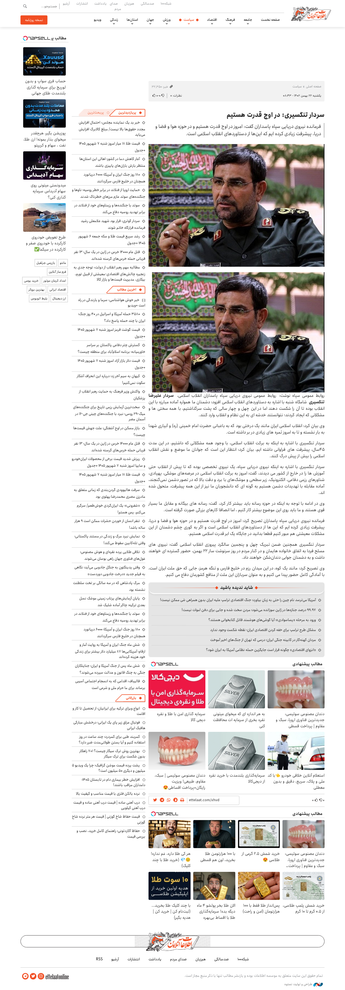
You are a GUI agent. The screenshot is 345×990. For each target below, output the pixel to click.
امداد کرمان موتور (54, 280)
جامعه (248, 19)
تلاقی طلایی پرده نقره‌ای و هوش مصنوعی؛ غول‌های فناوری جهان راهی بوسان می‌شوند (112, 555)
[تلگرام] (25, 976)
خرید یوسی (31, 280)
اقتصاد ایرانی (57, 289)
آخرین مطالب (126, 289)
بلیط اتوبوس (39, 298)
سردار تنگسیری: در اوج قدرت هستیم (276, 115)
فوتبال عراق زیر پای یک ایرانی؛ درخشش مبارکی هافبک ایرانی (109, 725)
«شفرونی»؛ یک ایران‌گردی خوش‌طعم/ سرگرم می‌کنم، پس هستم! (111, 509)
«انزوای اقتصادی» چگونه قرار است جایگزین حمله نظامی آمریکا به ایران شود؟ (261, 650)
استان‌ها (132, 19)
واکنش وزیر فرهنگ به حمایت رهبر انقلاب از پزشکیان (112, 394)
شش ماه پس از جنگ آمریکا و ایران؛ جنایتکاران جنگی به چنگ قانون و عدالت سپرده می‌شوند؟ (110, 669)
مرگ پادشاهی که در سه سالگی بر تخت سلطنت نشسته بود (109, 586)
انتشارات (82, 3)
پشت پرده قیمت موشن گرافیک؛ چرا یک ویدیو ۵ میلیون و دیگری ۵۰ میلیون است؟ (108, 768)
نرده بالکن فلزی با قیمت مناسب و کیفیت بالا (108, 794)
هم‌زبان (129, 3)
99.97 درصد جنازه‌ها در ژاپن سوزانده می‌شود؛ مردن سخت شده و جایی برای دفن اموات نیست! (249, 610)
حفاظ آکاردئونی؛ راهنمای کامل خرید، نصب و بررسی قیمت (111, 833)
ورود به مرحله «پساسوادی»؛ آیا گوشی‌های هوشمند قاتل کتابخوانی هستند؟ (262, 620)
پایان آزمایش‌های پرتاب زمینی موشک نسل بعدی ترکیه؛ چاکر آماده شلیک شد (112, 601)
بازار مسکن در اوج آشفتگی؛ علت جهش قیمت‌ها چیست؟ (109, 431)
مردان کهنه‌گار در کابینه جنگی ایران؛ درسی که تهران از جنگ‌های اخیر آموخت (263, 640)
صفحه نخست (270, 19)
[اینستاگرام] (41, 976)
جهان (150, 19)
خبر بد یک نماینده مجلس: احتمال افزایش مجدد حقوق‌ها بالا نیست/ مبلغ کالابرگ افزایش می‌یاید (112, 129)
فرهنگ (230, 19)
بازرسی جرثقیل (45, 262)
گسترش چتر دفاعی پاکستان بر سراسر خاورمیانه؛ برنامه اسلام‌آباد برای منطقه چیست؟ (111, 348)
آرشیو (66, 3)
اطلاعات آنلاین (311, 13)
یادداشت (100, 3)
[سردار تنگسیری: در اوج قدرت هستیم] (237, 205)
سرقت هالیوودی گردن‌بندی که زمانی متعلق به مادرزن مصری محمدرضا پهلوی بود (109, 493)
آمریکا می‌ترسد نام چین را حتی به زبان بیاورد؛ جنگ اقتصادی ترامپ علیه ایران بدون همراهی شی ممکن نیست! (238, 600)
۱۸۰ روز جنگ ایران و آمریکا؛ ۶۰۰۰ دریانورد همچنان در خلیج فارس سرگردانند (114, 178)
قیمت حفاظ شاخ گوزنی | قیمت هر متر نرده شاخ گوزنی (108, 819)
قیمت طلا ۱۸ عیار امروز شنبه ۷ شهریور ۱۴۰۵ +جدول (112, 147)
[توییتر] (33, 976)
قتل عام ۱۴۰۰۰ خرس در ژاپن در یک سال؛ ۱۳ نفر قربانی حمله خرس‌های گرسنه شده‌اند (109, 255)
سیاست (189, 19)
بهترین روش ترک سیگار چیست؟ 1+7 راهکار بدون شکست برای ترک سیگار (112, 753)
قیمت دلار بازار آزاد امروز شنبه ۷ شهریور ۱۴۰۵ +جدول (111, 364)
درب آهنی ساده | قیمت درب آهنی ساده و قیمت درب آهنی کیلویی (109, 805)
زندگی (114, 19)
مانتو (63, 262)
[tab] (130, 113)
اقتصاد (212, 19)
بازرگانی (131, 698)
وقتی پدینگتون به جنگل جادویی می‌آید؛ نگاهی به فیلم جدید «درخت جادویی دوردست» (109, 570)
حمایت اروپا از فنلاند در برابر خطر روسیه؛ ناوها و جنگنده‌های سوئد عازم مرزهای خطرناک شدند (108, 193)
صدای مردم (115, 6)
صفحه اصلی (313, 86)
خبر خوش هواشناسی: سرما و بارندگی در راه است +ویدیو (111, 302)
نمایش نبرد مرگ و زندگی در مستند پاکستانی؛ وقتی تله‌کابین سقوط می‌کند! (109, 539)
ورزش (167, 19)
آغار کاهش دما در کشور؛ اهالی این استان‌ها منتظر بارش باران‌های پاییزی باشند (112, 162)
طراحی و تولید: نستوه (298, 984)
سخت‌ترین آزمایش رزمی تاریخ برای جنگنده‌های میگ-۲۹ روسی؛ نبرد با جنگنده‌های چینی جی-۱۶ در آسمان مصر (109, 413)
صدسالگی (147, 3)
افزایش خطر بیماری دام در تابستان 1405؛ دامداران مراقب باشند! (113, 782)
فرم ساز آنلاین (57, 271)
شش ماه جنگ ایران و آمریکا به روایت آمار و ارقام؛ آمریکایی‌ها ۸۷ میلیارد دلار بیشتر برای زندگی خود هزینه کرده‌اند (110, 651)
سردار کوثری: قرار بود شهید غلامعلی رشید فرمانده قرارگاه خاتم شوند (113, 224)
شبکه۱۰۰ (166, 3)
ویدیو (97, 19)
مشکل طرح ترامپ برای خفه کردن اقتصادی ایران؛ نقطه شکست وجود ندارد (263, 630)
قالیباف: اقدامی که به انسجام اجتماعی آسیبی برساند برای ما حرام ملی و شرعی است (110, 684)
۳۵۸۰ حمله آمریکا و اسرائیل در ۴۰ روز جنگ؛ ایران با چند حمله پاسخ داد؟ (111, 317)
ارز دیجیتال (59, 298)
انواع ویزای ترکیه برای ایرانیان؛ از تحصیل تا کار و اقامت (109, 711)
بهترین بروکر (36, 289)
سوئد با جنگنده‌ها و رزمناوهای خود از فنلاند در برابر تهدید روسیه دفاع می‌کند (109, 208)
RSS (99, 959)
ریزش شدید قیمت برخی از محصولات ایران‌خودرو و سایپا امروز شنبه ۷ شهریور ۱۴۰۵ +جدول (108, 462)
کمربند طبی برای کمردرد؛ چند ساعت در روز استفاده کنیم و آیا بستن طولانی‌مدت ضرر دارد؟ (112, 739)
